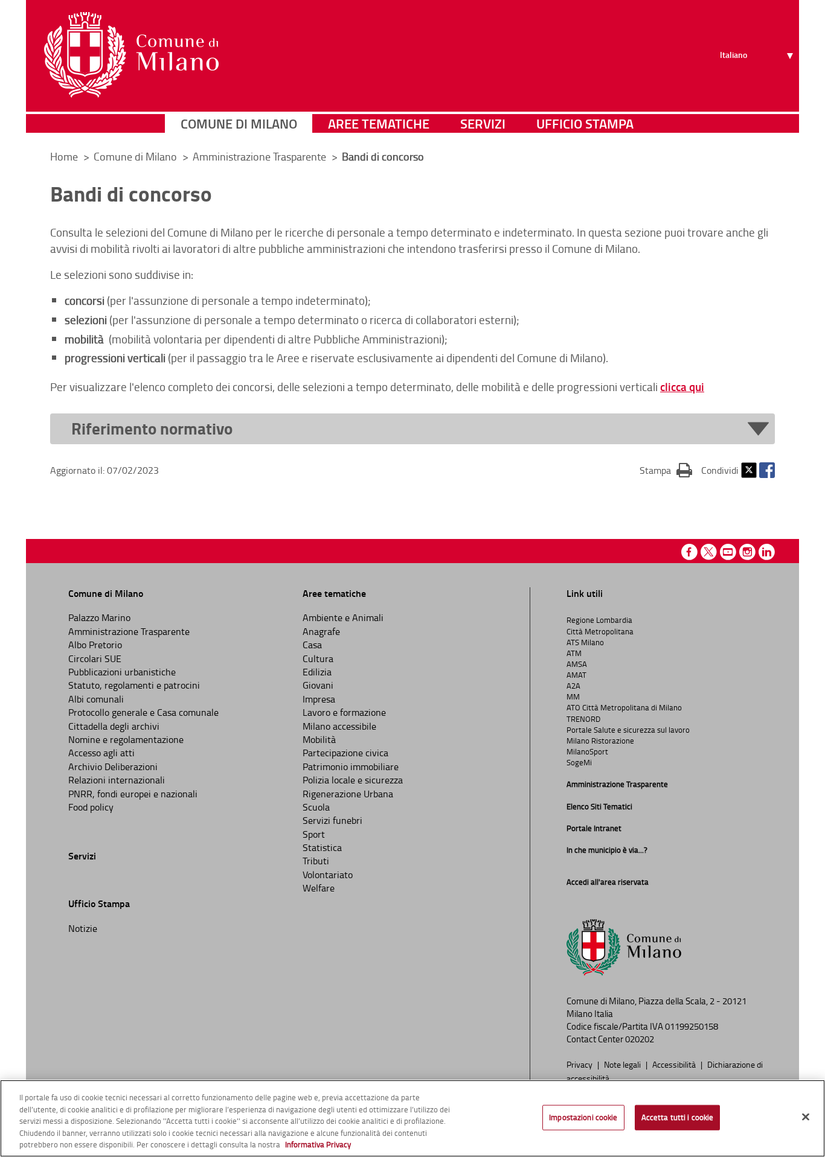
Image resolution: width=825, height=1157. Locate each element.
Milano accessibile (339, 726)
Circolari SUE (94, 658)
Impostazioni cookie (583, 1117)
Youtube (728, 552)
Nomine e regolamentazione (126, 739)
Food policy (91, 807)
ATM (574, 653)
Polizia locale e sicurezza (353, 779)
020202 (639, 1039)
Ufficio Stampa (585, 123)
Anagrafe (321, 631)
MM (573, 696)
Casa (312, 644)
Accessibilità (675, 1064)
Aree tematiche (378, 123)
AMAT (576, 674)
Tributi (316, 860)
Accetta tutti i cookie (677, 1117)
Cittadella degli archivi (113, 726)
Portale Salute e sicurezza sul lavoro (628, 729)
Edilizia (317, 671)
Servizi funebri (332, 820)
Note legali (623, 1064)
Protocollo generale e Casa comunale (143, 712)
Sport (314, 834)
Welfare (319, 887)
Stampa (666, 470)
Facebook (767, 470)
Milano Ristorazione (600, 740)
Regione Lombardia (599, 619)
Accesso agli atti (101, 752)
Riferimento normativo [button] (152, 429)
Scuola (316, 807)
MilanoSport (587, 751)
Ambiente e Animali (343, 617)
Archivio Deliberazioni (113, 766)
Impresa (319, 699)
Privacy (580, 1064)
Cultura (318, 658)
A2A (573, 685)
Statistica (322, 847)
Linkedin (767, 552)
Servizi (483, 123)
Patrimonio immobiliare (351, 766)
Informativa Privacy (318, 1144)
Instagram (747, 552)
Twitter (749, 470)
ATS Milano (585, 642)
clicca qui (682, 386)
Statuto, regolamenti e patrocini (134, 685)
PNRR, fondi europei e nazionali (132, 793)
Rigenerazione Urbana (348, 793)
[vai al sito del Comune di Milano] (131, 55)
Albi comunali (96, 699)
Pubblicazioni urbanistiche (122, 671)
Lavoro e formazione (344, 712)
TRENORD (583, 718)
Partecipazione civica (345, 752)
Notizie (82, 928)
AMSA (577, 663)
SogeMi (579, 762)
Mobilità (319, 739)
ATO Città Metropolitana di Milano (624, 707)
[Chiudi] (805, 1117)
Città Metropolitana (600, 631)
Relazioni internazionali (116, 779)
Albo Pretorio (95, 644)
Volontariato (328, 874)
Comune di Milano (239, 123)
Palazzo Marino (99, 617)
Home (64, 156)
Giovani (318, 685)
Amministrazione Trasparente (261, 156)
